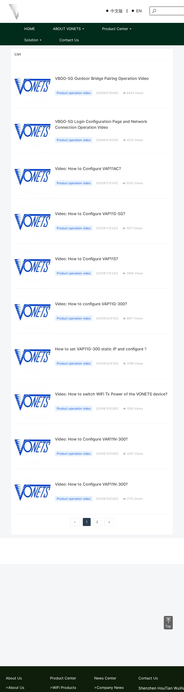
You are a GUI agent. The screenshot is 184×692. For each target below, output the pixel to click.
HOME (29, 28)
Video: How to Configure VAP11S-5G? (90, 213)
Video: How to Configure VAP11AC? (88, 168)
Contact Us (69, 40)
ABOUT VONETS (67, 28)
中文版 (117, 11)
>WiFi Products (63, 687)
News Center (105, 678)
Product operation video (74, 93)
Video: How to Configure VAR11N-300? (91, 439)
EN (139, 11)
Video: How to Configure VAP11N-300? (91, 484)
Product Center (115, 28)
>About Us (15, 687)
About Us (14, 678)
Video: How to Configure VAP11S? (86, 258)
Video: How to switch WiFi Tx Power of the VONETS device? (111, 394)
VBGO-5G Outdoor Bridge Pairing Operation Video (102, 78)
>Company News (109, 687)
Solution (31, 40)
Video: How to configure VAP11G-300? (91, 303)
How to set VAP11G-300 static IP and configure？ (101, 349)
